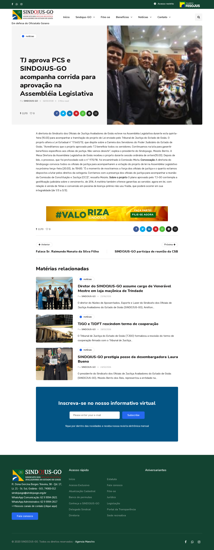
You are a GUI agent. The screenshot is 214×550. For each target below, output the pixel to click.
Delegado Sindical (80, 509)
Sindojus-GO (83, 17)
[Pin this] (76, 113)
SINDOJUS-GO (31, 101)
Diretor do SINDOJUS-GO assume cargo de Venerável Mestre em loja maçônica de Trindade (124, 288)
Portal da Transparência (121, 509)
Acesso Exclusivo (79, 485)
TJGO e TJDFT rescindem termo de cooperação (118, 323)
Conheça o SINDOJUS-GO (84, 503)
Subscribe (133, 415)
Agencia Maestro (85, 541)
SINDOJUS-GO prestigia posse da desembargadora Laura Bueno (128, 359)
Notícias (143, 17)
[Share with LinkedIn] (70, 113)
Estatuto (112, 479)
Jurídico (111, 497)
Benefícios (122, 17)
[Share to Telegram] (89, 113)
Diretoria (74, 515)
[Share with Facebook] (57, 113)
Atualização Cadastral (82, 491)
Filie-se (105, 17)
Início (66, 17)
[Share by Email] (96, 113)
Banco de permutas (80, 497)
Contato (162, 17)
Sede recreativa (116, 515)
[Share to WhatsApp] (83, 113)
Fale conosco (25, 516)
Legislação (113, 503)
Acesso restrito (166, 3)
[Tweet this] (63, 113)
